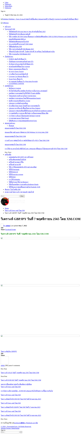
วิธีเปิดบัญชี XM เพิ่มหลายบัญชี (19, 34)
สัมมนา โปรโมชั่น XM (12, 189)
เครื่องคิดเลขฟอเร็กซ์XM (17, 159)
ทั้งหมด (11, 126)
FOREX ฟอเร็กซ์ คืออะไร (17, 59)
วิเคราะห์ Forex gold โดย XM (11, 387)
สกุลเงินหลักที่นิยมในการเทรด (19, 66)
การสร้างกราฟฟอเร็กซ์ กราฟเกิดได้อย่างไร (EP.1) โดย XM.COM (27, 140)
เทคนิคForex (9, 86)
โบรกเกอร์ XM (10, 29)
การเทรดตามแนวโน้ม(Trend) (19, 118)
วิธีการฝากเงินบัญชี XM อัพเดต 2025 (21, 49)
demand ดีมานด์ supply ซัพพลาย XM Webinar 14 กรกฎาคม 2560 (26, 132)
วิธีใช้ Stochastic (14, 169)
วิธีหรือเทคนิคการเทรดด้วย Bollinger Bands (23, 184)
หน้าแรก (8, 26)
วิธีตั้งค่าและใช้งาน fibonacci (18, 182)
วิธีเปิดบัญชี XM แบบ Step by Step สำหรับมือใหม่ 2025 (27, 31)
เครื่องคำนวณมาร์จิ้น (16, 162)
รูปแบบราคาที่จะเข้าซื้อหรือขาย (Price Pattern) (24, 108)
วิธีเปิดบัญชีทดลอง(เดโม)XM (19, 41)
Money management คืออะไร (18, 69)
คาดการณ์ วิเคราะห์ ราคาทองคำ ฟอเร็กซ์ (19, 192)
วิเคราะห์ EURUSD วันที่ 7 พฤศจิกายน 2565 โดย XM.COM (21, 380)
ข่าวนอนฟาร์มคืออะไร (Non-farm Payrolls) (23, 81)
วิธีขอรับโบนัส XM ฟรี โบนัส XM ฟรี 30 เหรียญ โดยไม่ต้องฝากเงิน (32, 51)
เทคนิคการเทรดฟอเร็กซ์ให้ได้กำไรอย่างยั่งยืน (24, 93)
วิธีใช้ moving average (16, 174)
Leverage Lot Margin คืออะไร (18, 76)
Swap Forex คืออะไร (16, 79)
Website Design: (6, 428)
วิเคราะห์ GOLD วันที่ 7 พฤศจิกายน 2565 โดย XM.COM (20, 373)
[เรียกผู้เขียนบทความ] (5, 364)
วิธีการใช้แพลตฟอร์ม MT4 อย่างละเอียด (22, 167)
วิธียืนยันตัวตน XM (15, 46)
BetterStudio (15, 428)
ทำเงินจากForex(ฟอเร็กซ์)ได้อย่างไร (21, 64)
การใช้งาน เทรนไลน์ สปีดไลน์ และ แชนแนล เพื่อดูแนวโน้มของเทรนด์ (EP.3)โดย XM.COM (36, 148)
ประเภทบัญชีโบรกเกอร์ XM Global (21, 44)
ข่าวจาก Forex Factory (16, 71)
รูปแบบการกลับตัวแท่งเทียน (18, 103)
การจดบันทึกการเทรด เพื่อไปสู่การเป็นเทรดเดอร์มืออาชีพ (28, 113)
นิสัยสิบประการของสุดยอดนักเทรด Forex (23, 121)
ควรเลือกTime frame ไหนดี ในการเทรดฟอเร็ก (24, 106)
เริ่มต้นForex (9, 56)
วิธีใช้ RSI (12, 177)
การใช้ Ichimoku (14, 179)
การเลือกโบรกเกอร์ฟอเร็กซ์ (18, 74)
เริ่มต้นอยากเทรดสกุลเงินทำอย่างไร (21, 61)
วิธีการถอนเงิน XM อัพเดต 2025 (20, 54)
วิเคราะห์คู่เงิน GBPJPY (9, 351)
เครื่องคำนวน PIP (15, 164)
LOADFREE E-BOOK (16, 83)
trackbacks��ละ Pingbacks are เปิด (26, 423)
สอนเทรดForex (10, 123)
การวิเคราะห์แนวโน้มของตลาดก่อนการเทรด (24, 116)
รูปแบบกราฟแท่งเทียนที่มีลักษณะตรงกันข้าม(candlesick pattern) (30, 111)
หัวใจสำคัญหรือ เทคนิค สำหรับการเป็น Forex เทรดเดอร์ (28, 91)
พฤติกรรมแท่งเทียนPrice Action (19, 101)
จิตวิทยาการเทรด (15, 88)
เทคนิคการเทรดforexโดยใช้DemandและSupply (25, 98)
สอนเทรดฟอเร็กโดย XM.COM (15, 128)
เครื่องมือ (8, 154)
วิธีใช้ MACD (13, 172)
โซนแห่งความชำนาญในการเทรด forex (22, 96)
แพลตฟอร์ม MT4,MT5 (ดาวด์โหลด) (21, 157)
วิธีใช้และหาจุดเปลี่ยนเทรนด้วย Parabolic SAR (24, 187)
